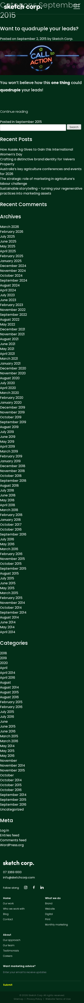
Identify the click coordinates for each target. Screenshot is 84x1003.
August (5, 682)
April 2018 (7, 505)
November (8, 760)
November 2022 (12, 309)
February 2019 (11, 456)
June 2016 (7, 731)
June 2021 (7, 344)
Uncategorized (12, 809)
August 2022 (9, 319)
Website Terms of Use (58, 999)
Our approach (11, 940)
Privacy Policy (34, 999)
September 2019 (13, 422)
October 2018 (11, 475)
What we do (53, 898)
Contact (8, 919)
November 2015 (12, 558)
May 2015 (7, 588)
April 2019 (7, 446)
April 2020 (8, 388)
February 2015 (11, 597)
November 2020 (13, 373)
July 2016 (7, 539)
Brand (48, 903)
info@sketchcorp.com (19, 877)
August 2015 (9, 573)
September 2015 (28, 121)
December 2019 (12, 407)
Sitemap (18, 999)
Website (50, 908)
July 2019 (7, 431)
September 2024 (13, 280)
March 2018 (9, 510)
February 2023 (11, 305)
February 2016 (11, 554)
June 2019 (7, 436)
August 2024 (10, 285)
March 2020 (9, 392)
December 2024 (13, 265)
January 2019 (10, 461)
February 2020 (11, 397)
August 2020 (10, 378)
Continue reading (14, 111)
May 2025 (7, 246)
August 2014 (9, 617)
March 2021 (9, 358)
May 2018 (7, 500)
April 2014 (7, 632)
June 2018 (7, 495)
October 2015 (11, 563)
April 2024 (8, 290)
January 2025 (11, 261)
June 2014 (8, 622)
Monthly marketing (56, 924)
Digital (49, 914)
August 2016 (9, 697)
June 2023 (8, 300)
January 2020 (11, 402)
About (7, 934)
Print (47, 919)
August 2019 (9, 427)
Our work (8, 903)
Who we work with (14, 908)
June (4, 721)
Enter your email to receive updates (24, 972)
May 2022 (7, 324)
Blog (6, 914)
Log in (4, 830)
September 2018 (13, 480)
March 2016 (9, 549)
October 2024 (11, 275)
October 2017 (11, 524)
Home (7, 898)
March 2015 (9, 593)
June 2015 (7, 583)
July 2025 (7, 236)
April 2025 (8, 251)
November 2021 (12, 334)
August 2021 (9, 339)
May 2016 (7, 544)
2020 (4, 663)
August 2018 (9, 485)
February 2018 (11, 514)
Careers (7, 956)
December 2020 (13, 368)
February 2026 (11, 231)
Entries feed (9, 835)
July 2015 (7, 578)
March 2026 (9, 226)
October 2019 (10, 417)
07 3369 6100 (12, 872)
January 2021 (10, 363)
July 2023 (7, 295)
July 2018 (7, 490)
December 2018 (12, 466)
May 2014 (7, 627)
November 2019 (12, 412)
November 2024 (13, 270)
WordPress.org (12, 845)
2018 (3, 653)
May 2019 (7, 441)
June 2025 (8, 241)
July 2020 (7, 383)
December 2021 (12, 329)
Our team (8, 945)
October (7, 775)
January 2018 (10, 519)
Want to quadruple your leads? (39, 28)
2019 (3, 658)
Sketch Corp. (62, 38)
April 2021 (7, 353)
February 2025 (11, 256)
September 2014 (13, 612)
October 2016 (11, 529)
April (3, 667)
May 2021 (7, 348)
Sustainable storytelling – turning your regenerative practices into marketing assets (41, 191)
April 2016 (7, 677)
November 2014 (12, 602)
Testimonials (11, 950)
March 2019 (9, 451)
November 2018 (12, 471)
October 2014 (11, 607)
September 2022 (13, 314)
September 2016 (13, 534)
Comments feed (13, 840)
